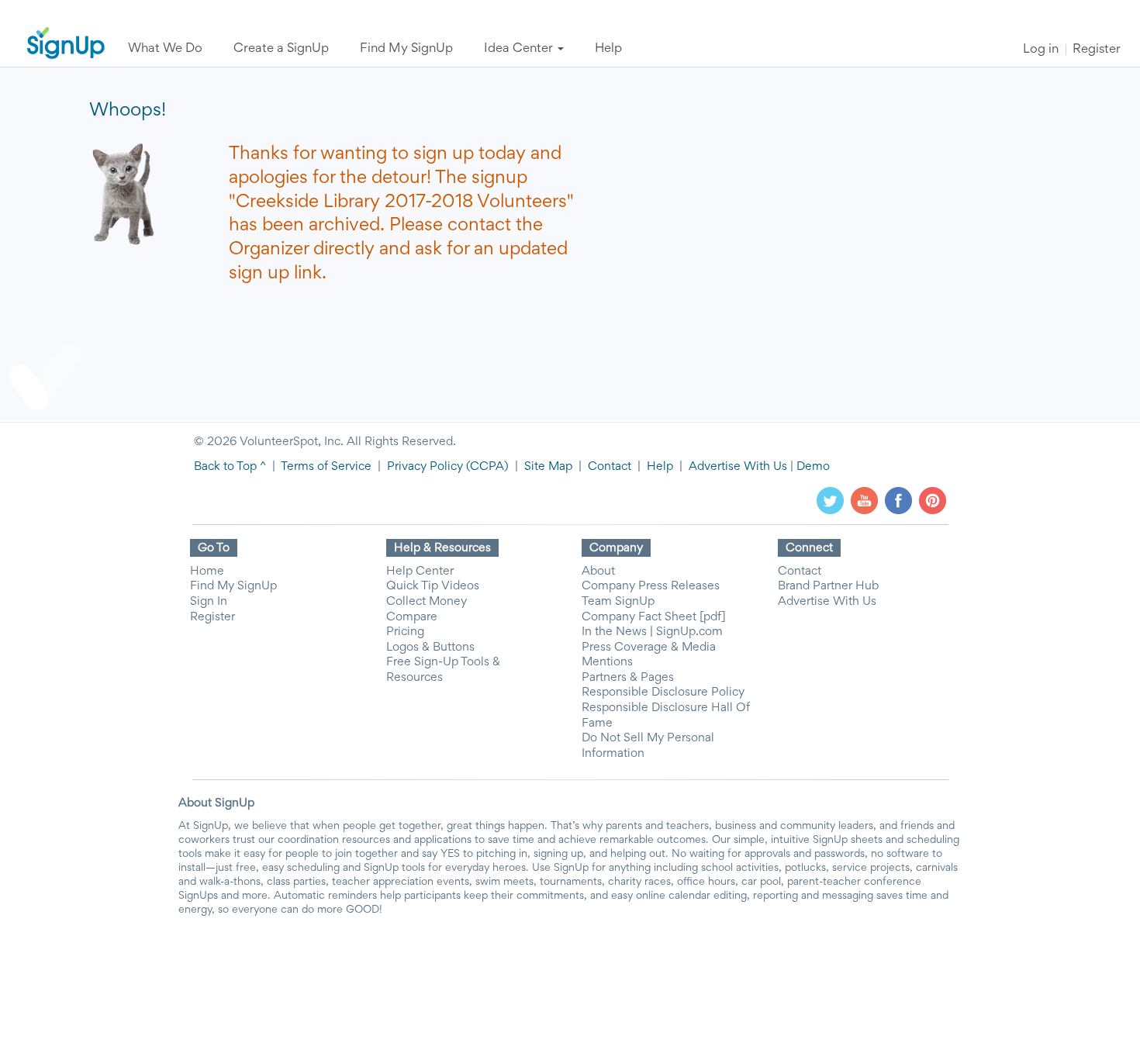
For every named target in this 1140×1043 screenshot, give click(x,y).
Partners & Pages (628, 677)
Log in (1041, 50)
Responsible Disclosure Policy (663, 692)
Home (207, 571)
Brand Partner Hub (828, 586)
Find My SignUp (233, 586)
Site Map (548, 466)
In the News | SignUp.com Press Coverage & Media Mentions (652, 647)
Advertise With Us (738, 466)
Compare (411, 617)
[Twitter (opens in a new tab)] (830, 500)
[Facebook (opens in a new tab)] (898, 500)
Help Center (420, 571)
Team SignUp (618, 601)
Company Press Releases (651, 586)
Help (660, 466)
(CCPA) (486, 466)
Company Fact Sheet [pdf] (654, 617)
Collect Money (426, 601)
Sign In (208, 601)
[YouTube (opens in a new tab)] (864, 500)
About (598, 571)
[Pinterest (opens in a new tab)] (932, 500)
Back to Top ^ (230, 466)
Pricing (405, 632)
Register (1097, 50)
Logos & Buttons (430, 647)
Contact (609, 466)
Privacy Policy (425, 466)
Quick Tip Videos (432, 586)
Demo (813, 466)
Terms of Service (326, 466)
